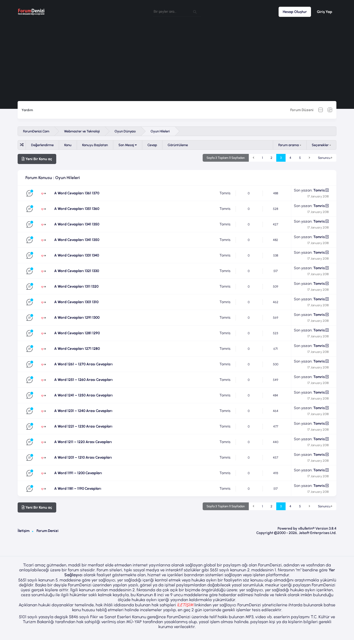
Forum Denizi (48, 531)
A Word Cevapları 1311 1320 (76, 286)
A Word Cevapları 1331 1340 (76, 255)
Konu (68, 145)
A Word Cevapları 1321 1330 (76, 271)
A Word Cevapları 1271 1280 (77, 348)
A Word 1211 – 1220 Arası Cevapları (83, 442)
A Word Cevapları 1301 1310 (76, 302)
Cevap (152, 145)
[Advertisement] (177, 62)
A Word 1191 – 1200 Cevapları (78, 473)
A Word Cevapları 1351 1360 (76, 209)
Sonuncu (324, 158)
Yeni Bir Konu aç (38, 159)
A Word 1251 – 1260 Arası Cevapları (83, 380)
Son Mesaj (126, 145)
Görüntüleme (178, 145)
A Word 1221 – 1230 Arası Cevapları (83, 426)
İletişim (24, 531)
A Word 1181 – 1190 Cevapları (77, 488)
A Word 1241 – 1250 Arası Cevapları (83, 395)
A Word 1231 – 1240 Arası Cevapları (83, 411)
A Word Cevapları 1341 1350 (76, 224)
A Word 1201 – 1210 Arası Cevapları (83, 457)
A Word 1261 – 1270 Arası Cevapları (83, 364)
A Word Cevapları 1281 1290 (77, 333)
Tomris (225, 193)
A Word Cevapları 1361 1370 (76, 193)
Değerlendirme (42, 145)
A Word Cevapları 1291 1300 (77, 317)
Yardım (27, 110)
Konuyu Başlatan (95, 145)
